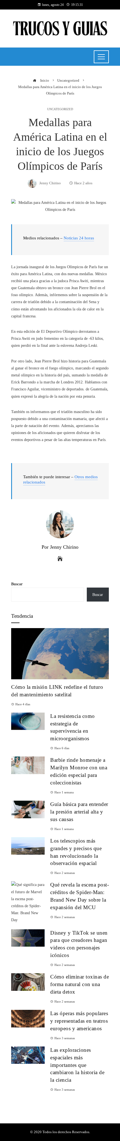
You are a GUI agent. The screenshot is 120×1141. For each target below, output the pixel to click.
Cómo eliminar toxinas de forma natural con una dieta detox (79, 984)
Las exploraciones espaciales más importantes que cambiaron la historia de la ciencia (77, 1065)
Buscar (17, 584)
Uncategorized (60, 109)
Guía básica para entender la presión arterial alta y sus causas (79, 811)
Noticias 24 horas (79, 238)
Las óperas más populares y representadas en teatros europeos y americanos (79, 1020)
